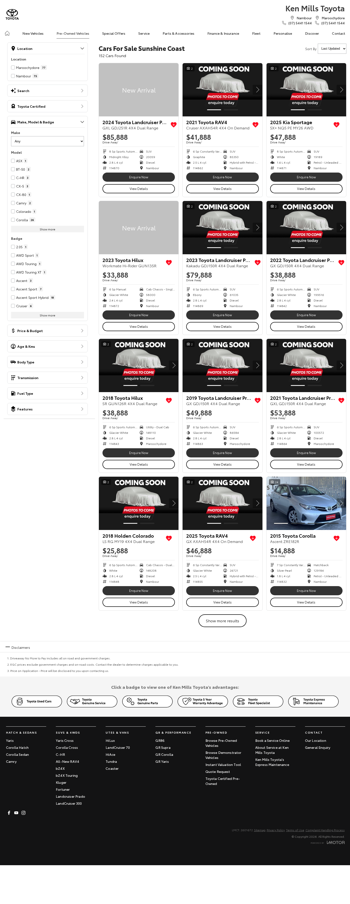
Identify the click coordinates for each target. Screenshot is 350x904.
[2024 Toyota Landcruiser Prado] (138, 89)
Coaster (112, 768)
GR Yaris (162, 761)
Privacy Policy (276, 830)
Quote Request (217, 771)
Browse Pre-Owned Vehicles (221, 743)
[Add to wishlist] (173, 124)
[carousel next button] (257, 89)
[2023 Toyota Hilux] (138, 227)
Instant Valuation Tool (223, 764)
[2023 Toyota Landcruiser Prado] (222, 227)
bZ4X (60, 768)
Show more (47, 229)
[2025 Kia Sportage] (306, 89)
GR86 (160, 740)
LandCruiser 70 (118, 747)
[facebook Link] (9, 813)
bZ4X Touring (67, 775)
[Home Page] (12, 14)
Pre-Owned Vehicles (73, 33)
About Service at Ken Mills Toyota (272, 750)
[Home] (7, 33)
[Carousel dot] (214, 109)
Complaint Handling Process (325, 830)
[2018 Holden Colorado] (138, 503)
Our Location (315, 740)
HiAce (110, 754)
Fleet (256, 33)
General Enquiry (317, 747)
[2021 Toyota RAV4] (222, 89)
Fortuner (63, 789)
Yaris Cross (65, 740)
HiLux (110, 740)
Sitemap (260, 830)
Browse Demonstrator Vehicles (223, 755)
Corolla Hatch (17, 747)
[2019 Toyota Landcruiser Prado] (222, 365)
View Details (139, 188)
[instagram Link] (23, 813)
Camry (11, 761)
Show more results (222, 620)
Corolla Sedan (17, 754)
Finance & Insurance (223, 33)
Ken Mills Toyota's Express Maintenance (272, 762)
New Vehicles (33, 33)
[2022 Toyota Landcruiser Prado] (306, 227)
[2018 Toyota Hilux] (138, 365)
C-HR (60, 754)
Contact (338, 33)
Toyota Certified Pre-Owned (222, 781)
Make (15, 132)
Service (144, 33)
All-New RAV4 (67, 761)
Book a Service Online (272, 740)
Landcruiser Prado (70, 796)
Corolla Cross (67, 747)
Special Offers (113, 33)
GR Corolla (164, 754)
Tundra (111, 761)
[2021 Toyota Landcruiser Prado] (306, 365)
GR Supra (162, 747)
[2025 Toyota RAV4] (222, 503)
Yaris (10, 740)
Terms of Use (295, 830)
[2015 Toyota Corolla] (306, 503)
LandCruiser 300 (69, 803)
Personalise (283, 33)
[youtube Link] (16, 813)
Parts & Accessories (178, 33)
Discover (312, 33)
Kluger (61, 782)
